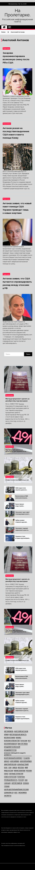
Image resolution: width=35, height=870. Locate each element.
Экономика (6, 123)
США (25, 780)
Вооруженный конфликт (13, 758)
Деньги (6, 761)
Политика (6, 48)
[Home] (4, 27)
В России (24, 740)
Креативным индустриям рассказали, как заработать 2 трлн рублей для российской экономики (21, 505)
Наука (6, 773)
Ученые (7, 786)
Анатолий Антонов (21, 731)
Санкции (7, 783)
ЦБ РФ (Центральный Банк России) (16, 789)
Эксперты (7, 795)
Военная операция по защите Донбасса (15, 754)
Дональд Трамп (23, 764)
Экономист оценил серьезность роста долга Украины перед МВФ (22, 529)
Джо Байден (14, 761)
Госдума (26, 758)
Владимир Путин (10, 750)
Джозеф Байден (26, 761)
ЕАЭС (6, 767)
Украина (26, 783)
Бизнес (18, 737)
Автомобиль (8, 731)
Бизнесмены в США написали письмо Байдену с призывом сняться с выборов (22, 497)
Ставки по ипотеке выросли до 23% (17, 480)
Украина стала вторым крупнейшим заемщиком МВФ (22, 537)
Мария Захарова (19, 770)
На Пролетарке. (17, 12)
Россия (21, 780)
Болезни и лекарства (12, 740)
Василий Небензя (10, 744)
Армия (6, 734)
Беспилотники (9, 737)
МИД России (8, 770)
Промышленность (11, 780)
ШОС (16, 792)
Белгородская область (17, 734)
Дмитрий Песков (10, 764)
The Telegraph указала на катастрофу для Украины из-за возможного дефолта (15, 450)
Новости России (10, 777)
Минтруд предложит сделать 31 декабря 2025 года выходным (17, 400)
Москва (29, 770)
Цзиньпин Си (9, 792)
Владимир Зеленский (12, 747)
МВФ (26, 767)
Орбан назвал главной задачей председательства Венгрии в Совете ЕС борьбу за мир (22, 521)
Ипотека (21, 767)
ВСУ (29, 740)
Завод (14, 767)
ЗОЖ (9, 767)
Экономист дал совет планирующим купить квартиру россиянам (22, 513)
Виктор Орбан (23, 744)
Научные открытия (16, 773)
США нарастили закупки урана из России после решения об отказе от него (21, 489)
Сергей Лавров (16, 783)
